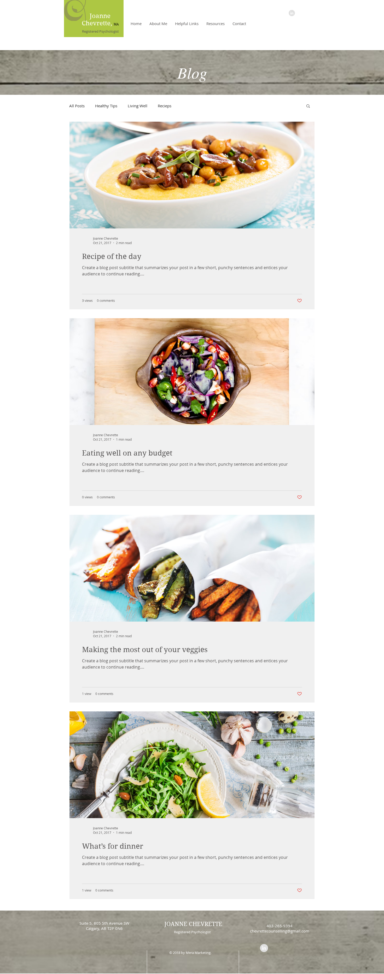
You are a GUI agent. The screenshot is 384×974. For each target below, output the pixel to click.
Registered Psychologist (100, 31)
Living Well (137, 105)
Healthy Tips (106, 105)
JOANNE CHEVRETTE (193, 923)
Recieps (164, 105)
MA (116, 24)
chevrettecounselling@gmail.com (279, 931)
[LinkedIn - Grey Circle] (292, 13)
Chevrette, (98, 23)
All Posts (77, 105)
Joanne (100, 16)
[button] (308, 106)
